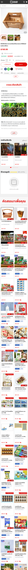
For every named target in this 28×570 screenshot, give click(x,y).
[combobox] (14, 6)
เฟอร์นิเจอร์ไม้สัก (20, 73)
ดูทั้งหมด (24, 140)
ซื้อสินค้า (21, 64)
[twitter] (11, 69)
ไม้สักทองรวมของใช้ (8, 53)
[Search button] (25, 6)
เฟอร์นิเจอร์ (13, 73)
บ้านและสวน (6, 73)
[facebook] (5, 69)
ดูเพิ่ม (15, 76)
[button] (24, 2)
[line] (8, 69)
